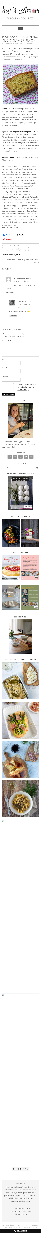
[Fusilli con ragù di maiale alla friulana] (20, 798)
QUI (11, 48)
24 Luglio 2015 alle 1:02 (21, 281)
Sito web (5, 376)
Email (4, 368)
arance (21, 248)
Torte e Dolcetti (14, 246)
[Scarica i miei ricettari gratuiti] (20, 493)
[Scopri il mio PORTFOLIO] (20, 533)
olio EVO (16, 250)
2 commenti (29, 43)
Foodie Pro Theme (22, 1225)
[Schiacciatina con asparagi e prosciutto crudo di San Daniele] (20, 720)
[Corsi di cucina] (20, 636)
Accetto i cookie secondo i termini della (27, 387)
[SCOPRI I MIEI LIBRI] (20, 582)
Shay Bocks (35, 1225)
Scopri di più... (20, 1169)
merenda (10, 250)
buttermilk (27, 248)
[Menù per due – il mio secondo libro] (20, 1079)
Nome (4, 359)
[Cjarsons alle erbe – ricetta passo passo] (20, 905)
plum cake (22, 250)
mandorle (5, 250)
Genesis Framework (21, 1227)
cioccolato (33, 248)
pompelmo (29, 250)
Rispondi (9, 292)
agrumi (16, 248)
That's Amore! (20, 11)
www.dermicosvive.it (20, 278)
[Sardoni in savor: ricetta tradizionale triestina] (20, 680)
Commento (6, 341)
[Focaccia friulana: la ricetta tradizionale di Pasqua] (20, 759)
